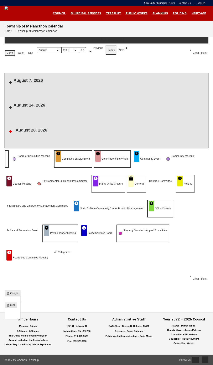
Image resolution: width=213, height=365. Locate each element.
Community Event (150, 158)
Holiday (187, 183)
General (139, 183)
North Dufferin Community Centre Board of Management (111, 208)
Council (59, 13)
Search (201, 2)
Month (10, 52)
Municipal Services (86, 13)
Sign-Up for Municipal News (159, 2)
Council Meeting (22, 183)
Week (21, 52)
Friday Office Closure (111, 183)
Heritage (199, 13)
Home (8, 31)
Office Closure (163, 208)
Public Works (136, 13)
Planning (160, 13)
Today (111, 50)
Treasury (113, 13)
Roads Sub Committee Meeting (30, 257)
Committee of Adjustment (76, 158)
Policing (180, 13)
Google (13, 294)
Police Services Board (100, 233)
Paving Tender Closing (63, 233)
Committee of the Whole (115, 158)
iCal (12, 306)
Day (30, 52)
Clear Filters (200, 52)
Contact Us (185, 2)
